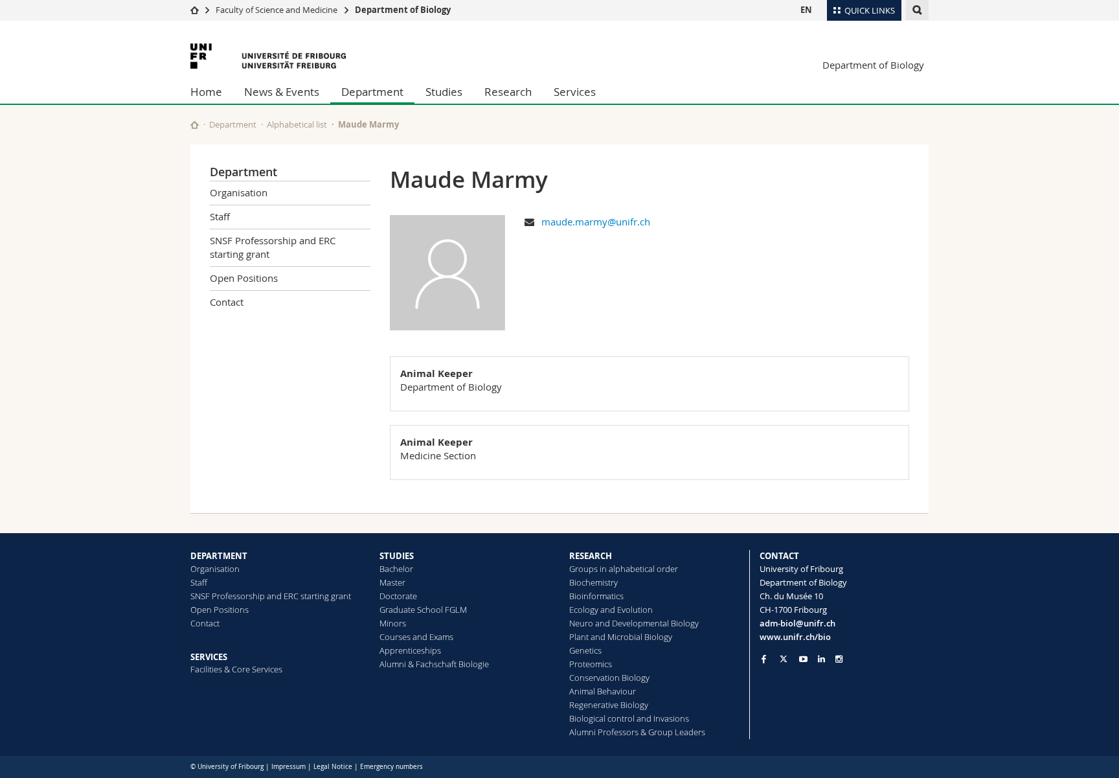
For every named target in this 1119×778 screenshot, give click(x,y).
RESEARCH (590, 556)
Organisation (238, 192)
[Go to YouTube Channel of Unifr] (803, 659)
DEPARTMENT (218, 556)
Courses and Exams (416, 637)
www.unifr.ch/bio (795, 637)
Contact (226, 301)
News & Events (281, 91)
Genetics (585, 650)
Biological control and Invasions (629, 718)
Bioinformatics (596, 596)
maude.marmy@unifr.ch (595, 221)
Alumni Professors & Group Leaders (637, 732)
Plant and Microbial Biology (620, 637)
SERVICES (208, 657)
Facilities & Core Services (236, 669)
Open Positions (244, 277)
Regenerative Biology (608, 705)
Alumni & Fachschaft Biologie (434, 664)
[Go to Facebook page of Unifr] (764, 659)
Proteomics (590, 664)
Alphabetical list (297, 124)
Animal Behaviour (602, 691)
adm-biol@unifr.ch (797, 623)
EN (806, 10)
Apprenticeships (410, 650)
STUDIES (396, 556)
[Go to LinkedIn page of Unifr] (821, 659)
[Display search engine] (917, 10)
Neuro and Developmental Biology (634, 623)
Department (372, 91)
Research (508, 91)
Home (206, 91)
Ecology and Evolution (611, 609)
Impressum (288, 766)
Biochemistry (593, 582)
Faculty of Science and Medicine (276, 10)
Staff (220, 216)
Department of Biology (403, 10)
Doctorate (398, 596)
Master (392, 582)
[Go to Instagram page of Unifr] (838, 659)
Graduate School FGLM (423, 609)
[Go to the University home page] (268, 56)
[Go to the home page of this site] (194, 125)
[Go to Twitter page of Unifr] (783, 659)
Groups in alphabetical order (623, 569)
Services (575, 91)
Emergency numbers (391, 766)
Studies (443, 91)
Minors (392, 623)
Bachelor (396, 569)
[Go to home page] (194, 10)
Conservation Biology (609, 677)
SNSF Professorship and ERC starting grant (272, 247)
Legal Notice (332, 766)
